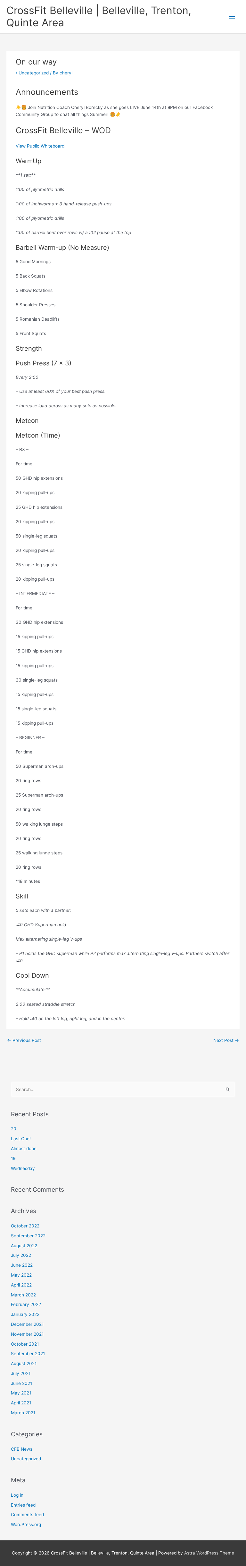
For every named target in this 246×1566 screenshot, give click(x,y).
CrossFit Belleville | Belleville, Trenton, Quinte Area (98, 16)
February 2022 (26, 1304)
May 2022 (21, 1275)
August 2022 (24, 1245)
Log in (17, 1495)
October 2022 (25, 1225)
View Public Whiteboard (40, 146)
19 (13, 1158)
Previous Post (24, 1040)
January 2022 (25, 1314)
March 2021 (23, 1412)
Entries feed (23, 1505)
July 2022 (21, 1255)
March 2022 (23, 1294)
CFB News (21, 1449)
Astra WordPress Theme (209, 1552)
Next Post (226, 1040)
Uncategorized (34, 72)
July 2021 (20, 1373)
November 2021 (27, 1334)
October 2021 (25, 1344)
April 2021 (21, 1402)
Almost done (24, 1148)
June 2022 (22, 1265)
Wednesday (23, 1168)
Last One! (21, 1138)
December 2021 (27, 1324)
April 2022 (21, 1284)
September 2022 (28, 1235)
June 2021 (21, 1383)
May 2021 (21, 1392)
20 (13, 1128)
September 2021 (28, 1353)
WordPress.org (26, 1524)
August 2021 (24, 1363)
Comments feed (27, 1514)
